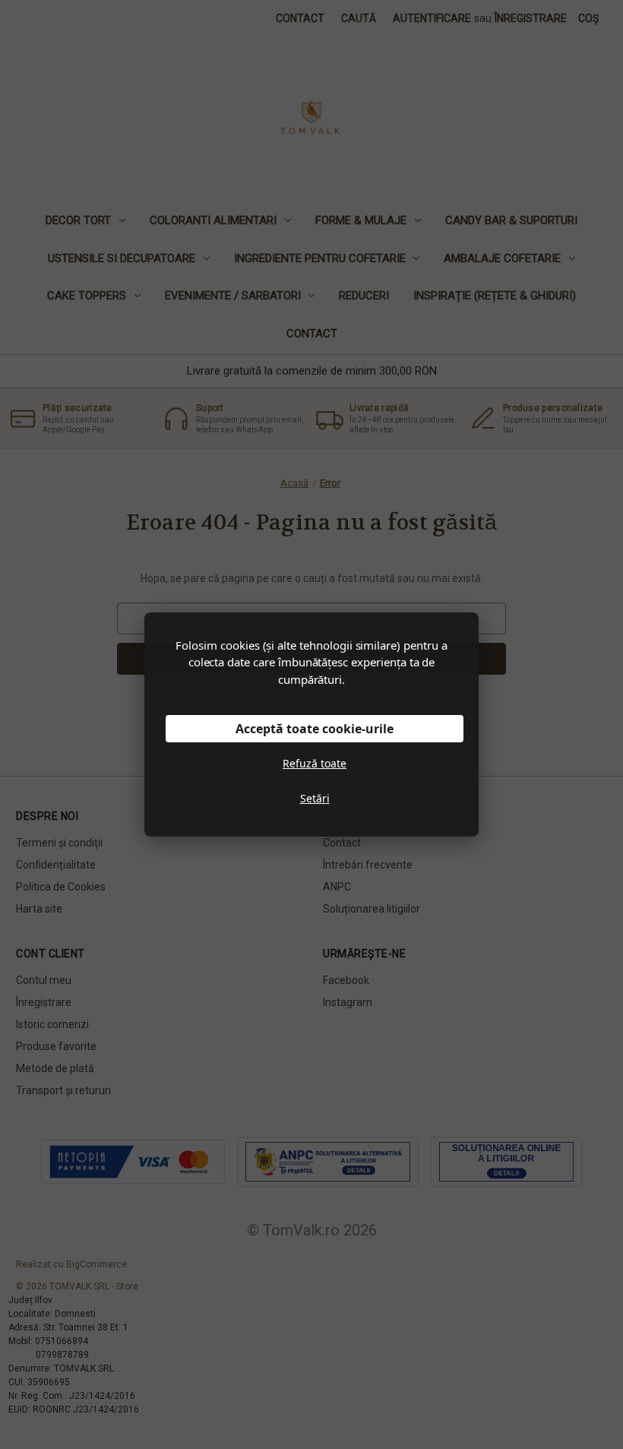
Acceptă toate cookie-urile (315, 728)
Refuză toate (314, 763)
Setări (315, 798)
